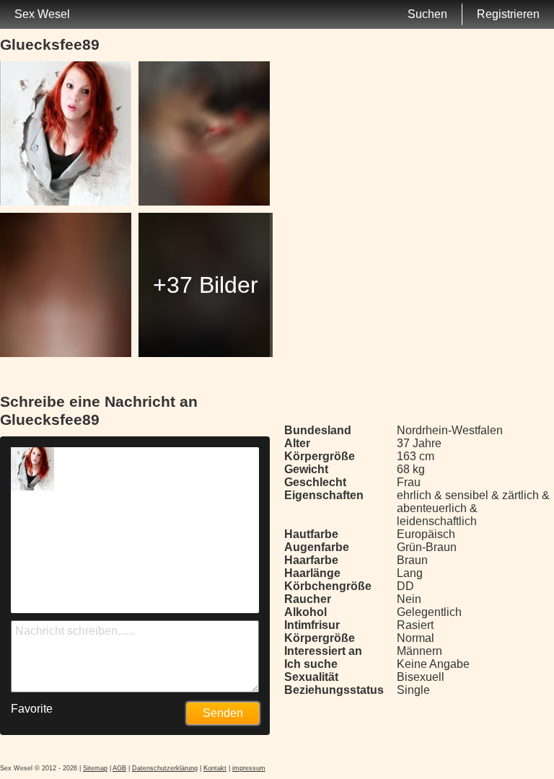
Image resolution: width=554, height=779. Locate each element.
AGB (119, 768)
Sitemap (95, 768)
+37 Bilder (205, 285)
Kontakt (215, 768)
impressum (248, 768)
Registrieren (508, 14)
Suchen (427, 14)
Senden (223, 713)
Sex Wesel (42, 14)
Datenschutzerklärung (165, 768)
